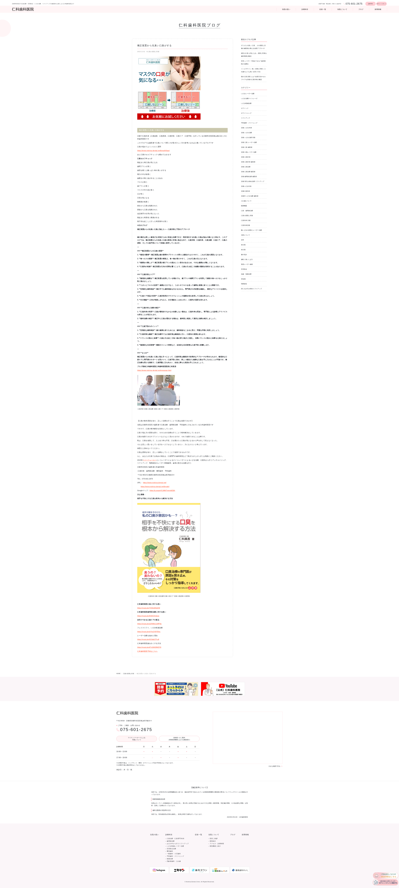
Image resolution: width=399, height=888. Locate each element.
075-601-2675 (136, 729)
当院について (342, 9)
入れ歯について (246, 201)
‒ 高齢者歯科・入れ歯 (173, 861)
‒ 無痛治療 (169, 859)
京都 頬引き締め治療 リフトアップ (252, 181)
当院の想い (286, 9)
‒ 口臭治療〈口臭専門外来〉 (175, 838)
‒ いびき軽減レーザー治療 (174, 846)
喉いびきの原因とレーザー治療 (251, 230)
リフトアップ (245, 118)
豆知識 (243, 279)
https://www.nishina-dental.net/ (154, 483)
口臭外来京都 (245, 225)
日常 (242, 240)
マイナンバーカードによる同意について (136, 739)
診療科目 (305, 9)
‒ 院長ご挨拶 (213, 838)
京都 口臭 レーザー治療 (249, 142)
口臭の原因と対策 (247, 215)
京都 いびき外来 (246, 128)
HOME (118, 673)
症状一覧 (322, 9)
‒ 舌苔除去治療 (170, 849)
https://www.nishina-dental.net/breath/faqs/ (153, 150)
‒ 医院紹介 (212, 841)
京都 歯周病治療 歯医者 (249, 176)
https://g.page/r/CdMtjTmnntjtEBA (162, 490)
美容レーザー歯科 (247, 264)
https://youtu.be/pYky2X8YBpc (148, 632)
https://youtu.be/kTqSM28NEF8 (149, 647)
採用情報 (378, 9)
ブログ (360, 9)
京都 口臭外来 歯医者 (248, 162)
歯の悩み (244, 254)
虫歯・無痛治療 (246, 274)
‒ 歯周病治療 (170, 841)
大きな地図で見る (274, 766)
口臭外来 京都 (245, 220)
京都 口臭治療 (245, 167)
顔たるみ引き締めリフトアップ (251, 288)
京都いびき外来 (246, 186)
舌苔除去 (244, 269)
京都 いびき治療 (246, 132)
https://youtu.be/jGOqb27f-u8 (148, 639)
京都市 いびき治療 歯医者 (249, 196)
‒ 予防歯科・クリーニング (174, 856)
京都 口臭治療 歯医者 (248, 171)
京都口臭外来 (245, 191)
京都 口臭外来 (245, 157)
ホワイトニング (246, 113)
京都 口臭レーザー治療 (248, 152)
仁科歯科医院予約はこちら (147, 651)
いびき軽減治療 (246, 103)
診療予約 (370, 3)
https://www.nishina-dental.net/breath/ (155, 486)
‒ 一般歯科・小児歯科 (173, 853)
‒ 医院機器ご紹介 (214, 846)
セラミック (245, 108)
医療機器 (244, 206)
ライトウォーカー (149, 460)
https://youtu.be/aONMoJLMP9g (149, 624)
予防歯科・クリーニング (249, 123)
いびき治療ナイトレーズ (249, 98)
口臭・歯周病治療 (247, 210)
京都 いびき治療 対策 (248, 137)
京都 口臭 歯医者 (246, 147)
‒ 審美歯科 (169, 851)
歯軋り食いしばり (247, 259)
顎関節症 (244, 284)
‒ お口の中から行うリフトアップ (177, 843)
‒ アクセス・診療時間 (216, 843)
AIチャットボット (381, 3)
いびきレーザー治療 (247, 93)
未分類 (243, 245)
